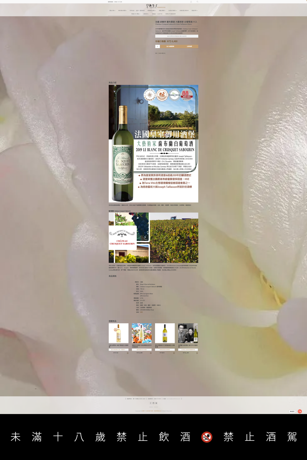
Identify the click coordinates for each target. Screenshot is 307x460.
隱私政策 (156, 407)
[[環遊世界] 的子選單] (197, 10)
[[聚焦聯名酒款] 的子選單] (155, 10)
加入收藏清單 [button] (127, 353)
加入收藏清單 (170, 46)
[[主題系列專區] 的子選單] (176, 10)
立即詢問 (189, 46)
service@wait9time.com (173, 399)
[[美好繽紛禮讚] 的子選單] (126, 10)
